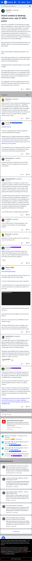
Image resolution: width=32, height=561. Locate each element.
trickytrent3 (9, 512)
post (2, 53)
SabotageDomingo (10, 179)
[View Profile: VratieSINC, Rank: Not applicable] (3, 220)
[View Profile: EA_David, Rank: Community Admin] (3, 248)
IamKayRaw (9, 10)
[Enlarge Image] (16, 298)
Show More (4, 410)
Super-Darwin (9, 486)
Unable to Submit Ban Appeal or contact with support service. (17, 478)
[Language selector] (15, 2)
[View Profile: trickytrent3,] (3, 506)
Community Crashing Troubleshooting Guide (17, 454)
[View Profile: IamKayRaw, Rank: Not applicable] (3, 11)
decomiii (8, 526)
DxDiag (22, 325)
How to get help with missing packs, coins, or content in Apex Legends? (16, 448)
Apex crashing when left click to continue (17, 466)
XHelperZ (7, 267)
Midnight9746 (8, 439)
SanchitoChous (9, 336)
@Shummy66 (7, 127)
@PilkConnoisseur (6, 251)
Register (23, 2)
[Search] (19, 2)
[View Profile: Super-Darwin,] (3, 479)
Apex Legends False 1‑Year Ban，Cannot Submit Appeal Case (17, 492)
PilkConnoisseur (9, 158)
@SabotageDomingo (9, 271)
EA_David (7, 247)
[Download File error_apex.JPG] (12, 360)
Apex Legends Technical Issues (9, 6)
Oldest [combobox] (28, 95)
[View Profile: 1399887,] (3, 492)
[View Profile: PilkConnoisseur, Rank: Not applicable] (3, 159)
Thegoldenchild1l (10, 472)
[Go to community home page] (8, 2)
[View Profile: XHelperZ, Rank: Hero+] (3, 268)
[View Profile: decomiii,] (3, 518)
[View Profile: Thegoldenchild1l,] (3, 467)
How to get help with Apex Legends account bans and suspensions (17, 442)
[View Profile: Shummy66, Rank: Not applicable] (3, 99)
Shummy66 (8, 99)
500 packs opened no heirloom (14, 505)
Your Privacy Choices (16, 558)
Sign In (28, 2)
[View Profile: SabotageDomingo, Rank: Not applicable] (3, 179)
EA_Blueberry (8, 455)
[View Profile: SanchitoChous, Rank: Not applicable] (3, 337)
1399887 (8, 500)
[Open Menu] (30, 6)
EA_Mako (7, 122)
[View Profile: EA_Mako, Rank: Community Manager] (3, 123)
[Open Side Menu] (2, 2)
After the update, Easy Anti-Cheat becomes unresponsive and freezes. (15, 518)
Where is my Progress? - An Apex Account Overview (16, 436)
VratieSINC (8, 219)
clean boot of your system (9, 143)
